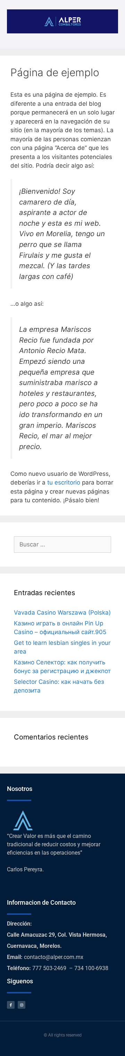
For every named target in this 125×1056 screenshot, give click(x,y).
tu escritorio (63, 482)
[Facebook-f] (11, 1005)
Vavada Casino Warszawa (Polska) (62, 612)
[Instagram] (21, 1005)
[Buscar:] (62, 544)
